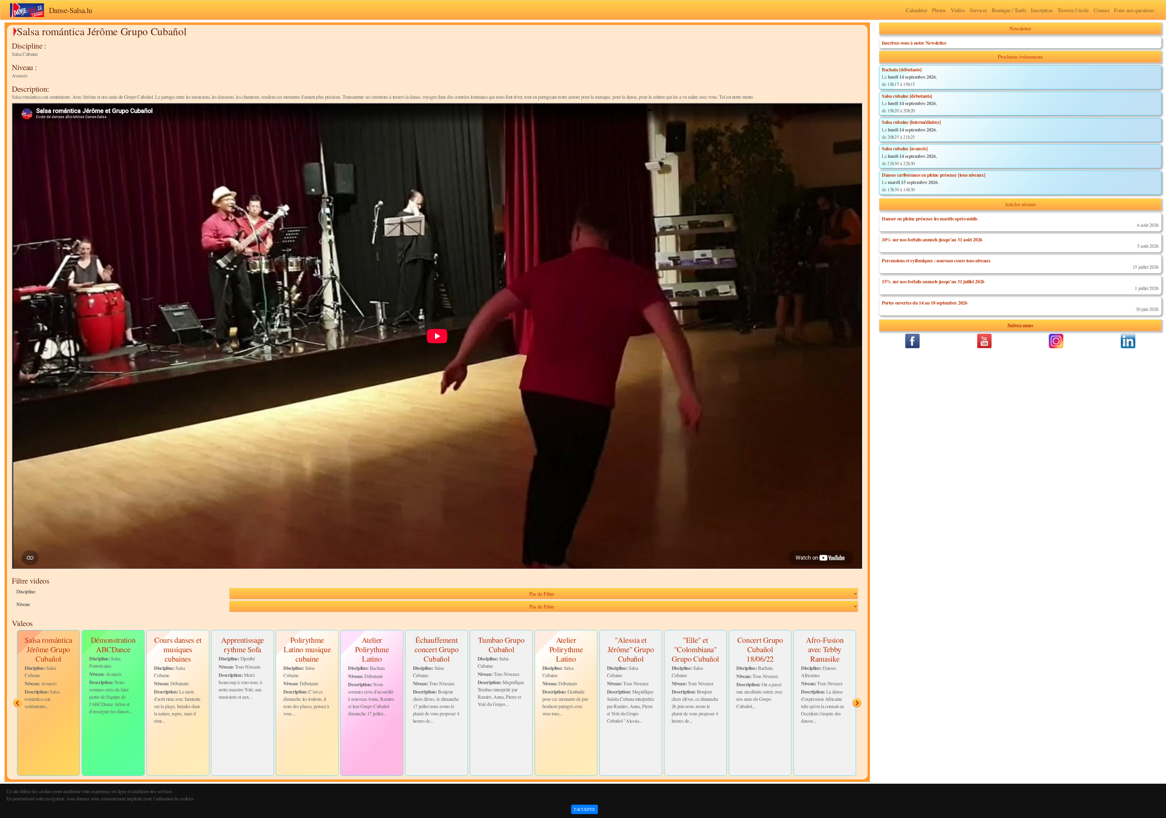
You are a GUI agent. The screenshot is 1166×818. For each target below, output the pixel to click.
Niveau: (23, 604)
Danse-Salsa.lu (70, 10)
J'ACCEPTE (584, 809)
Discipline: (26, 591)
